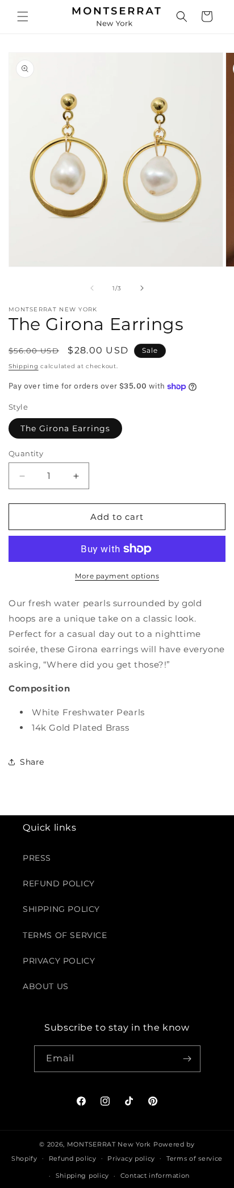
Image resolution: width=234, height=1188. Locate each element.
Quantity (26, 453)
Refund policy (73, 1158)
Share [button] (32, 762)
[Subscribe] (187, 1058)
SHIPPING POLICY (61, 909)
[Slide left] (92, 288)
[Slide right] (141, 288)
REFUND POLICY (59, 883)
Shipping (24, 366)
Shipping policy (83, 1175)
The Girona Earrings (65, 428)
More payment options (117, 576)
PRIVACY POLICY (59, 961)
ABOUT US (46, 986)
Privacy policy (131, 1158)
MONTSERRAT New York (109, 1144)
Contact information (155, 1175)
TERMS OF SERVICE (65, 935)
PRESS (37, 858)
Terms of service (194, 1158)
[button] (22, 16)
